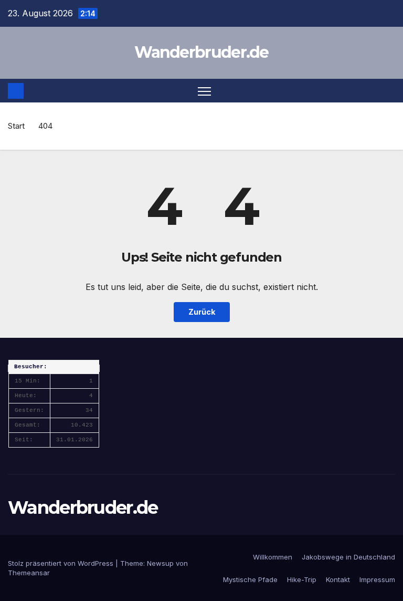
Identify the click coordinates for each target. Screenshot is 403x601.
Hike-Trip (301, 579)
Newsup (160, 563)
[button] (388, 91)
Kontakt (338, 579)
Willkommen (272, 557)
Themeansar (29, 572)
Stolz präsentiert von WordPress (61, 563)
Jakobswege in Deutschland (348, 557)
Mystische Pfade (250, 579)
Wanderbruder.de (201, 52)
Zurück (201, 311)
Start (16, 126)
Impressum (377, 579)
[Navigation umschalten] (204, 90)
